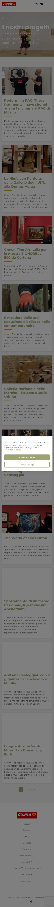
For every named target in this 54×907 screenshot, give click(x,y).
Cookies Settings (27, 464)
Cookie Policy (15, 450)
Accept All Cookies (27, 457)
